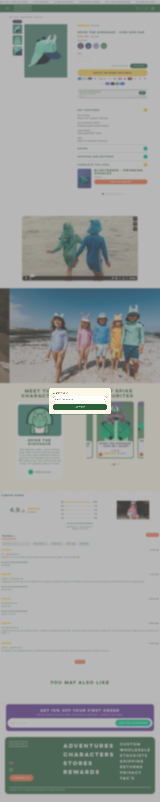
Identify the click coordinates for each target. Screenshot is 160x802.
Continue (80, 407)
